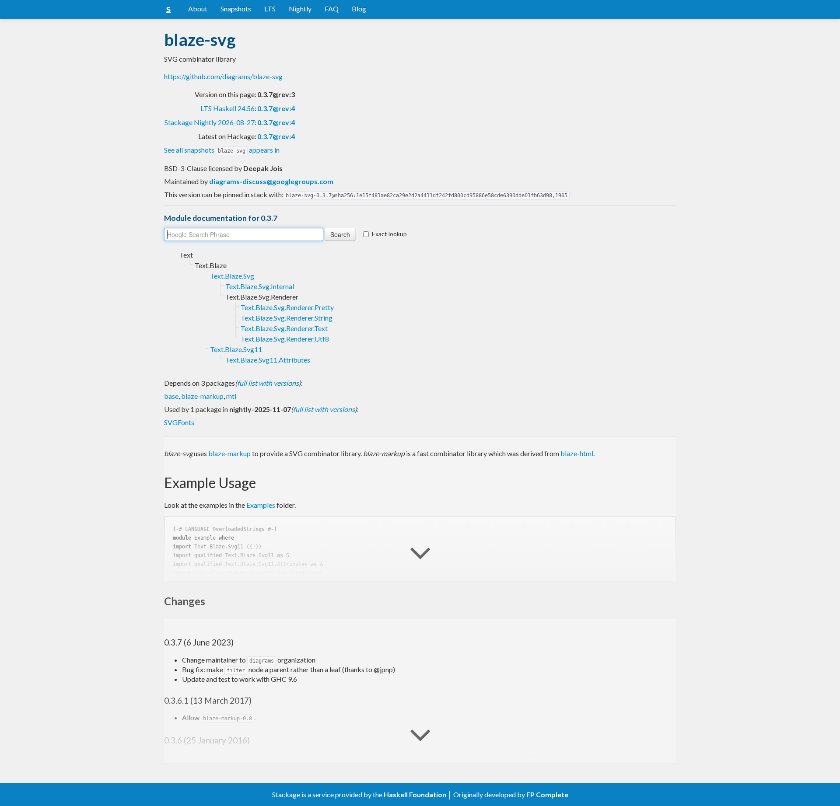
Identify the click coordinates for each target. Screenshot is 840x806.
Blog (359, 8)
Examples (260, 505)
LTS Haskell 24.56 (227, 108)
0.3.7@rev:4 (276, 108)
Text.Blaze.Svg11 (236, 349)
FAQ (332, 8)
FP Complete (547, 794)
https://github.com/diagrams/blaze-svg (223, 76)
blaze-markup (202, 396)
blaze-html (576, 453)
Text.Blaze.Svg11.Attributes (267, 360)
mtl (231, 396)
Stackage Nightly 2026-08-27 (209, 122)
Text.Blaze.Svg (232, 276)
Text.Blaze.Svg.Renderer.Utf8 (285, 339)
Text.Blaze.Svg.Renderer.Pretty (287, 307)
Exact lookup (389, 233)
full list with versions (268, 383)
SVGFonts (179, 422)
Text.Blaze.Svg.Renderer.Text (284, 328)
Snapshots (235, 8)
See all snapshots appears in (222, 150)
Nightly (300, 8)
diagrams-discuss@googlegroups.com (271, 181)
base (171, 396)
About (197, 8)
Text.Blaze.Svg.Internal (259, 286)
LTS (270, 8)
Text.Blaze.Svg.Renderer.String (286, 318)
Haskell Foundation (415, 794)
